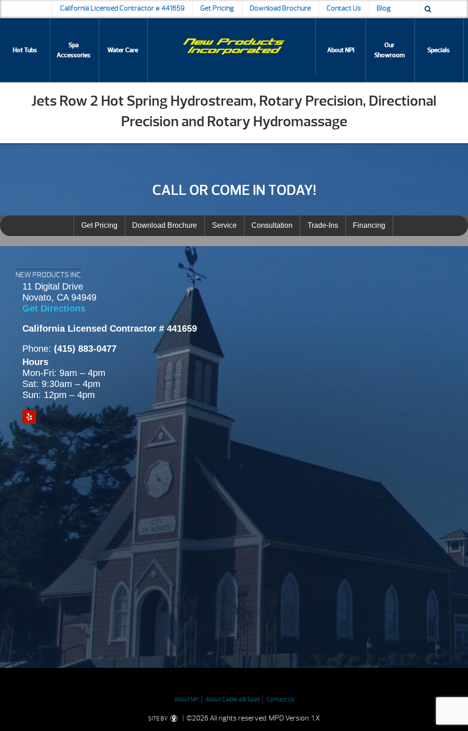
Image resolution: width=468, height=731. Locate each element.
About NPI (340, 50)
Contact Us (343, 8)
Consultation (271, 225)
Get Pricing (217, 8)
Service (224, 225)
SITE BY (158, 718)
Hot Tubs (25, 50)
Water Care (122, 50)
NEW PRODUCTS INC (48, 275)
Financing (369, 225)
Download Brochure (280, 8)
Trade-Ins (323, 225)
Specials (438, 50)
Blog (384, 8)
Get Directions (53, 308)
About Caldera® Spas (233, 699)
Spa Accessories (73, 50)
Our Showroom (389, 50)
